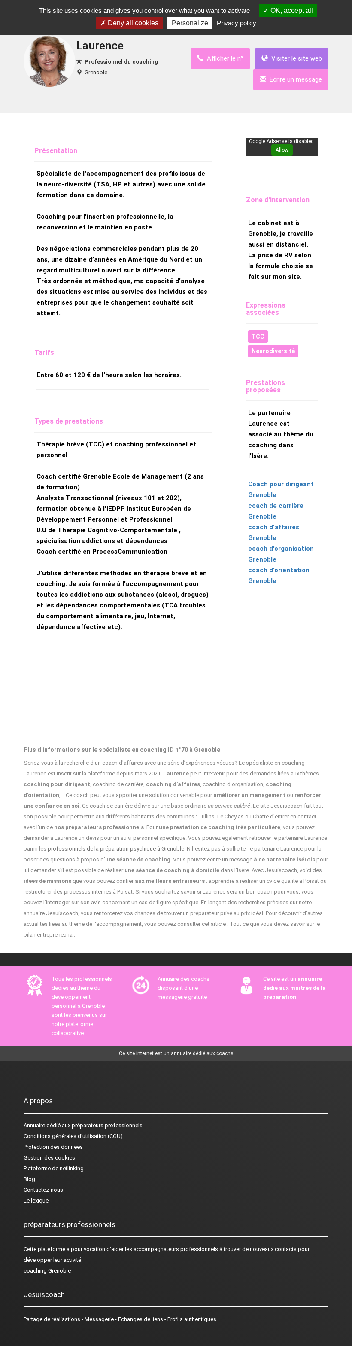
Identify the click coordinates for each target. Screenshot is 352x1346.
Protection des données (53, 1147)
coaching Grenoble (47, 1270)
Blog (29, 1179)
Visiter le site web (295, 58)
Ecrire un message (294, 79)
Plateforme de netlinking (54, 1168)
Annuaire (34, 1125)
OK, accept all (291, 10)
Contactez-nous (43, 1190)
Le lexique (36, 1200)
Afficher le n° (223, 58)
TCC (258, 336)
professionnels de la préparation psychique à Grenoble (116, 848)
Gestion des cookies (49, 1157)
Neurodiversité (273, 351)
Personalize (190, 23)
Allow (282, 150)
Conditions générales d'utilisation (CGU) (73, 1136)
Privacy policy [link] (236, 23)
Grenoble (96, 72)
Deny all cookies (132, 23)
